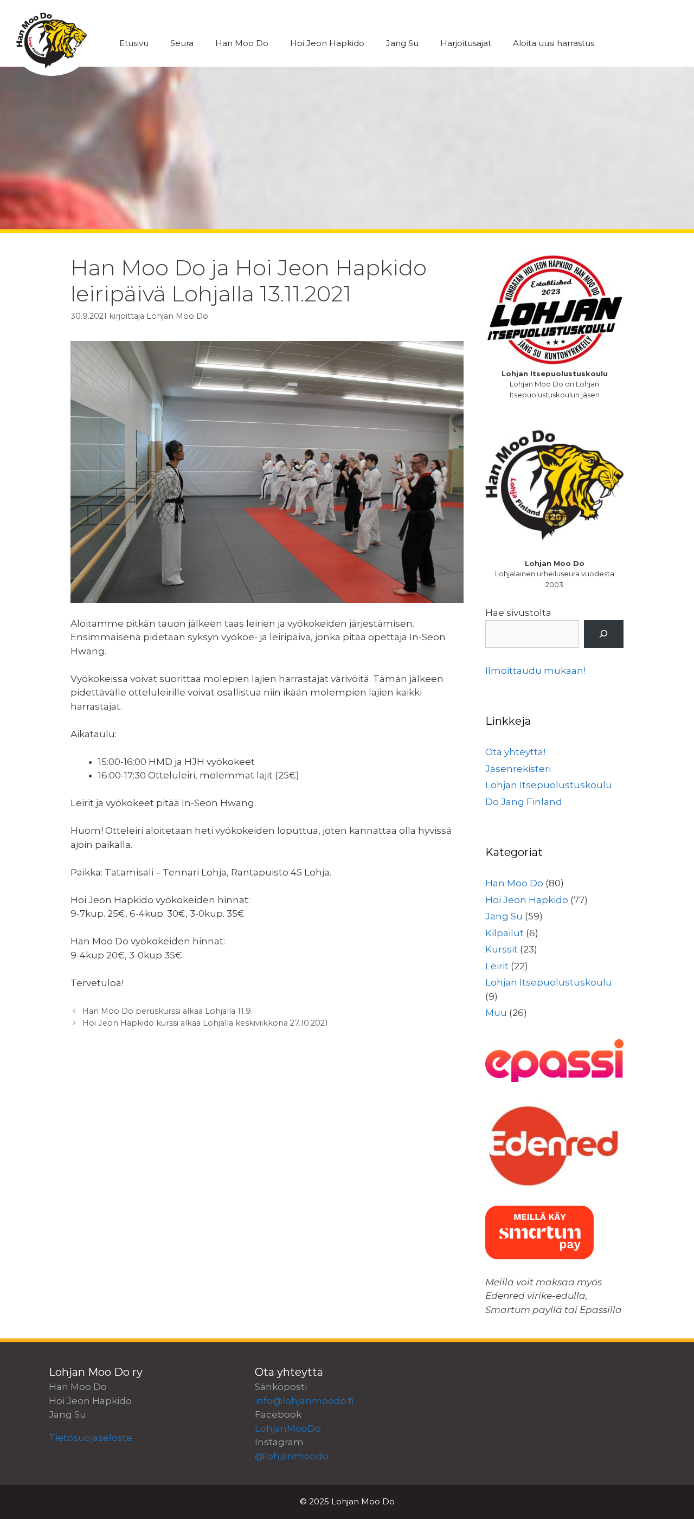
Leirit (497, 966)
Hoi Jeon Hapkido (327, 43)
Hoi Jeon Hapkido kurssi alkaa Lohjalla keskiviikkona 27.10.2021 (205, 1023)
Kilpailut (504, 933)
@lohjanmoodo (292, 1456)
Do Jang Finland (523, 801)
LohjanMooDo (288, 1428)
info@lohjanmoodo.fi (304, 1400)
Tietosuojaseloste (90, 1437)
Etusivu (134, 43)
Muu (496, 1012)
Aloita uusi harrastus (553, 43)
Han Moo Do (241, 43)
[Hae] (604, 634)
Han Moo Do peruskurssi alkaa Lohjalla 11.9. (167, 1011)
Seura (182, 43)
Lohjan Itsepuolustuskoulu (548, 785)
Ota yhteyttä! (515, 751)
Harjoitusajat (465, 43)
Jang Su (402, 43)
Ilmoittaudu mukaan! (535, 670)
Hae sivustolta (518, 612)
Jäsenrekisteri (518, 768)
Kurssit (501, 949)
